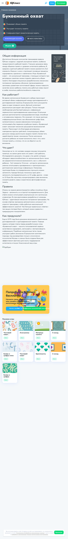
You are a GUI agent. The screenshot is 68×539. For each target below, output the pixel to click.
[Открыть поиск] (46, 3)
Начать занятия (14, 308)
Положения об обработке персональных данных (30, 533)
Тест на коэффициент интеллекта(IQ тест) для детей (35, 308)
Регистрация (61, 3)
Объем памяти (59, 65)
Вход (52, 3)
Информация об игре (13, 39)
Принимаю (59, 532)
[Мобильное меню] (2, 3)
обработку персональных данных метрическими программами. (30, 534)
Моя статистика (35, 39)
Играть (8, 46)
